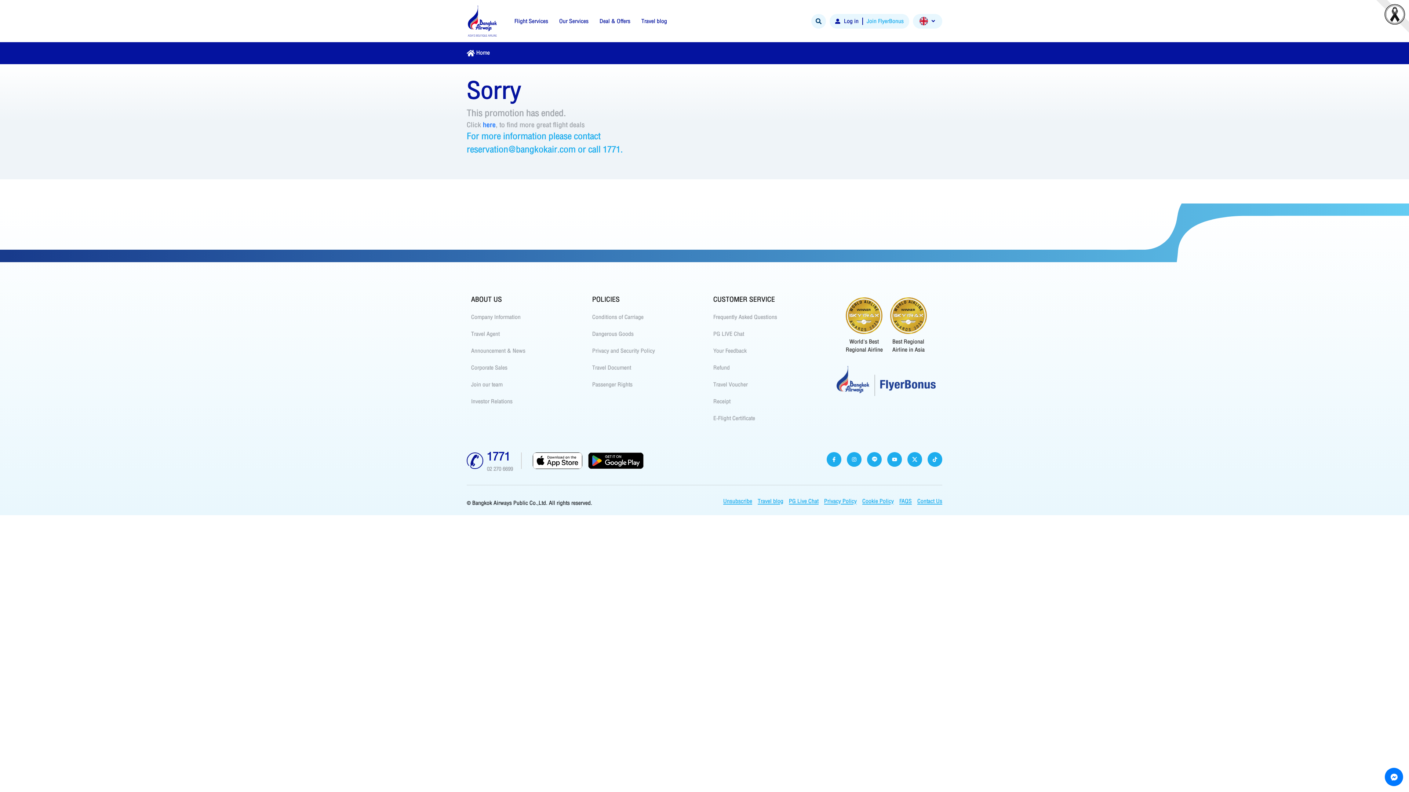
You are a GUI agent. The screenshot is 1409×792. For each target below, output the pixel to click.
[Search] (818, 21)
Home (483, 53)
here (489, 125)
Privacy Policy (840, 501)
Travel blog (770, 501)
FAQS (905, 501)
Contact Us (929, 501)
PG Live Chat (804, 501)
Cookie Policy (878, 501)
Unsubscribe (737, 501)
